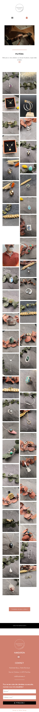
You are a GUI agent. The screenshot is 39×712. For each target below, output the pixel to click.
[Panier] (26, 17)
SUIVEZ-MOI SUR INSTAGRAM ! (19, 625)
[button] (12, 17)
